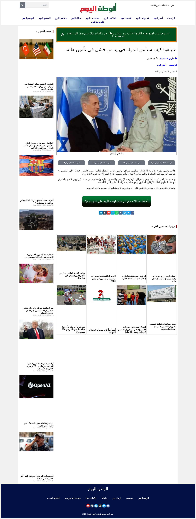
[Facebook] (108, 506)
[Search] (22, 5)
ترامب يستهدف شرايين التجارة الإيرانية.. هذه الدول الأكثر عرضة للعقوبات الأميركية (39, 366)
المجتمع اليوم (45, 18)
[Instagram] (100, 506)
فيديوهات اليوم (142, 18)
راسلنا (104, 498)
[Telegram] (96, 506)
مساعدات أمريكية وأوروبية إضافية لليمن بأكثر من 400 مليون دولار (73, 329)
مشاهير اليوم (61, 18)
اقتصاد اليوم (126, 18)
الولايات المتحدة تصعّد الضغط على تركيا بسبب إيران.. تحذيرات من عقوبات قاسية (38, 86)
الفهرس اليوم (28, 18)
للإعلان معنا (91, 498)
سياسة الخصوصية (73, 498)
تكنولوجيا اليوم (97, 22)
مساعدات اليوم (92, 18)
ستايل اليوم (76, 18)
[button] (133, 213)
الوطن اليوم (143, 498)
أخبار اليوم (158, 18)
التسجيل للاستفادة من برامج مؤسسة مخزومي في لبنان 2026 (103, 278)
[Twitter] (104, 506)
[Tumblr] (92, 506)
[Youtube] (88, 506)
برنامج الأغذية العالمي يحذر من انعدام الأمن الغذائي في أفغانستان (72, 275)
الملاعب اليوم (110, 18)
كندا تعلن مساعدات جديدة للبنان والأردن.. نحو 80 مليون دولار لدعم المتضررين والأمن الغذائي (38, 145)
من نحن (129, 498)
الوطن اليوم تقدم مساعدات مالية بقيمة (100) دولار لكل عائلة (164, 278)
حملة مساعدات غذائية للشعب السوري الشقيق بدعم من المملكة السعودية (163, 326)
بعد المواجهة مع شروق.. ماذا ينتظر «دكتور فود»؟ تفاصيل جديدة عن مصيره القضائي (38, 310)
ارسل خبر (116, 498)
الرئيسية (171, 18)
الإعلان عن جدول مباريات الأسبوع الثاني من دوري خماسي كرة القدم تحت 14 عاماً (132, 329)
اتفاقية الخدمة (53, 498)
